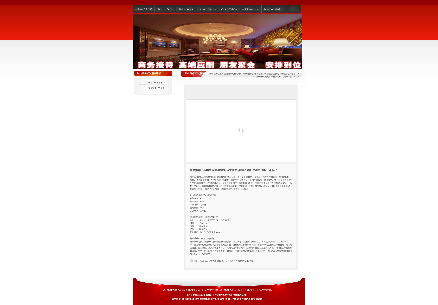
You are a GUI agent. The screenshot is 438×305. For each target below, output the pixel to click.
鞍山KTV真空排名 (208, 9)
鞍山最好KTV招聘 (246, 290)
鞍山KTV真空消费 (210, 290)
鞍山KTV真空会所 (144, 9)
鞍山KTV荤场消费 (156, 82)
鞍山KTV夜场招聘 (272, 9)
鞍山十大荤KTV (165, 9)
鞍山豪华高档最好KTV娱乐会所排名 (240, 73)
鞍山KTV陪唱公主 (229, 9)
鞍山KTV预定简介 (265, 290)
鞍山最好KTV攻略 (250, 9)
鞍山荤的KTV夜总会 (172, 290)
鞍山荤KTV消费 (186, 9)
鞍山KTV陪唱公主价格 (269, 73)
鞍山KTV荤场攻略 (191, 290)
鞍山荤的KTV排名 (228, 290)
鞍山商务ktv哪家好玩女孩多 (212, 261)
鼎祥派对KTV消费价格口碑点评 (240, 261)
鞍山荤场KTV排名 (156, 88)
